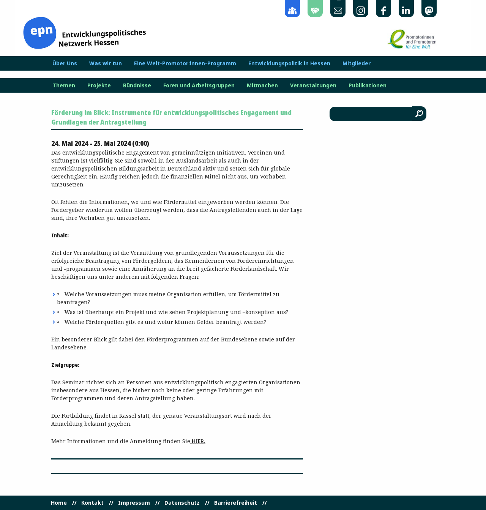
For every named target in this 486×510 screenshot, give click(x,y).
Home (59, 502)
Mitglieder (356, 63)
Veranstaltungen (313, 85)
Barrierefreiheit (235, 502)
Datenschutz (182, 502)
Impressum (134, 502)
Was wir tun (105, 63)
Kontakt (92, 502)
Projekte (99, 85)
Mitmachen (262, 85)
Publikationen (368, 85)
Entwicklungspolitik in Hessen (289, 63)
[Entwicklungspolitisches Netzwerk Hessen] (84, 32)
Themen (63, 85)
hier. (197, 441)
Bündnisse (137, 85)
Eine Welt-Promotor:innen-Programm (185, 63)
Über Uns (64, 63)
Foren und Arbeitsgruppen (199, 85)
